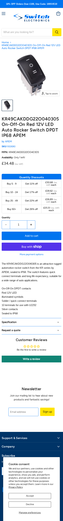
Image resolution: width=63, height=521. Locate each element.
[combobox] (27, 32)
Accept (30, 495)
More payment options (32, 254)
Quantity (6, 217)
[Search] (56, 32)
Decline (30, 504)
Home (5, 42)
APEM (8, 141)
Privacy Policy (16, 487)
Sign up (47, 411)
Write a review (31, 359)
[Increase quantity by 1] (31, 224)
